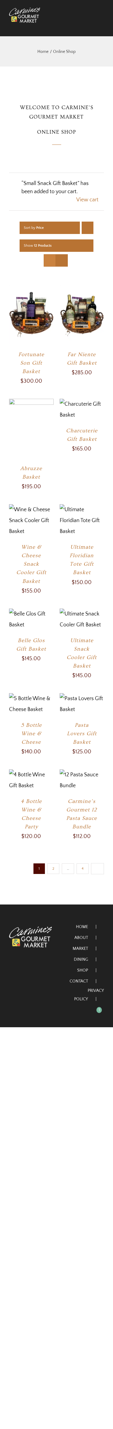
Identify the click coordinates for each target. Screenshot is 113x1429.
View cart (87, 200)
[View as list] (61, 260)
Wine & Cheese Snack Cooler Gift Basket (31, 564)
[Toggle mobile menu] (101, 26)
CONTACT (79, 981)
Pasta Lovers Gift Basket (82, 733)
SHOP (82, 970)
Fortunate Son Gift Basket (31, 363)
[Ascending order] (87, 228)
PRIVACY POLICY (89, 995)
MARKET (80, 948)
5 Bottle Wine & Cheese (31, 733)
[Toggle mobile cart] (90, 26)
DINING (81, 959)
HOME (82, 926)
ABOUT (81, 937)
